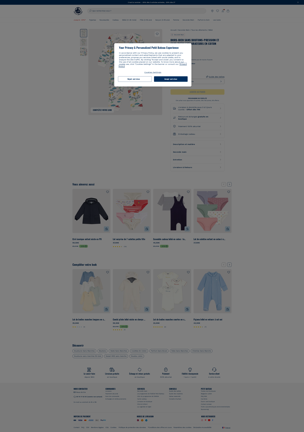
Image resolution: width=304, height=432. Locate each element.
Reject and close (134, 79)
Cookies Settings (152, 72)
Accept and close (170, 79)
